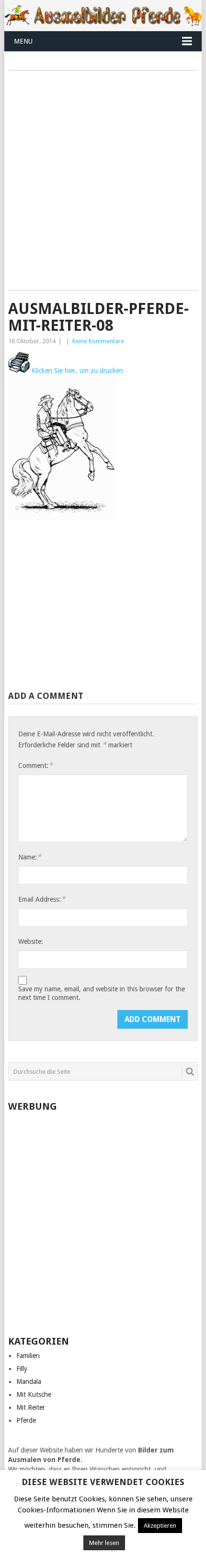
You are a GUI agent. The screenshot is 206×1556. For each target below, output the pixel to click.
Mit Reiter (30, 1407)
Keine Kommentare (98, 341)
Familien (28, 1355)
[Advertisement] (103, 184)
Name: (29, 856)
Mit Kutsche (33, 1394)
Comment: (35, 765)
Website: (30, 941)
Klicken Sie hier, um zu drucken (76, 370)
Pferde (26, 1420)
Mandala (28, 1381)
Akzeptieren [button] (160, 1525)
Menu (23, 41)
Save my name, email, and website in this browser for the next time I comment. (101, 993)
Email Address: (41, 899)
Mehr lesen (104, 1542)
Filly (21, 1368)
